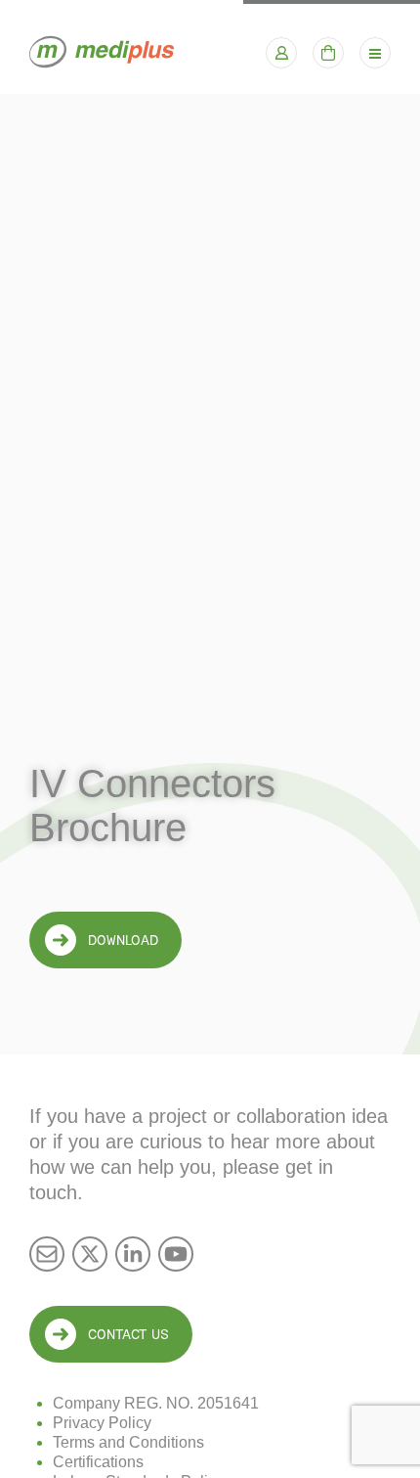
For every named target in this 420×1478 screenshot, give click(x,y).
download (123, 940)
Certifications (98, 1462)
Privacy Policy (102, 1422)
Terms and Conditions (128, 1442)
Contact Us (128, 1334)
